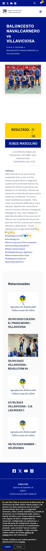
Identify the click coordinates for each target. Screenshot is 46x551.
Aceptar (7, 547)
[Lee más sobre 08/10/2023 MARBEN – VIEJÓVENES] (23, 428)
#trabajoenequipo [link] (14, 252)
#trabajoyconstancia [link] (15, 258)
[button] (35, 3)
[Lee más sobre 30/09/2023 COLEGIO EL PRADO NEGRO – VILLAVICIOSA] (23, 303)
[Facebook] (4, 3)
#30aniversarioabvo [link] (15, 249)
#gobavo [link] (28, 252)
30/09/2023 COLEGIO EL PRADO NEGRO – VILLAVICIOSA (21, 323)
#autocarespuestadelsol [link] (17, 245)
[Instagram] (15, 3)
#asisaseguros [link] (12, 239)
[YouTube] (11, 3)
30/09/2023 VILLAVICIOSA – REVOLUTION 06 (18, 364)
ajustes (22, 542)
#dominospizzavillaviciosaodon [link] (21, 242)
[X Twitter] (20, 471)
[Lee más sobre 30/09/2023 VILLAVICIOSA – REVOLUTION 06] (23, 345)
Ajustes (19, 547)
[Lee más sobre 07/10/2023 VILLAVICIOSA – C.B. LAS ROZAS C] (23, 386)
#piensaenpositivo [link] (14, 261)
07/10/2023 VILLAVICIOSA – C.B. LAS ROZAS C (20, 406)
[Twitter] (7, 3)
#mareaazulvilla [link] (13, 235)
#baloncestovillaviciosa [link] (17, 255)
